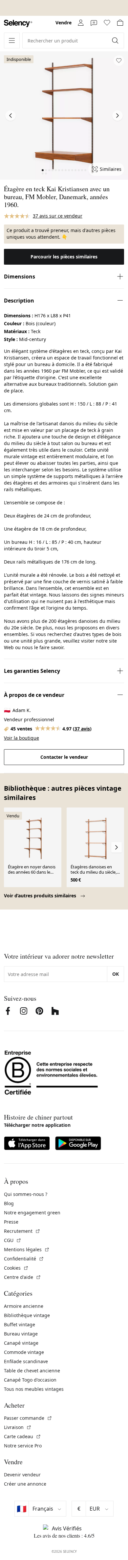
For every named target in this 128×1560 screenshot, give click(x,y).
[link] (18, 23)
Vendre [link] (63, 22)
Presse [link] (11, 1222)
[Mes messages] (94, 23)
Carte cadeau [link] (22, 1436)
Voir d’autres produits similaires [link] (40, 895)
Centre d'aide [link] (22, 1277)
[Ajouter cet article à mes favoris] (118, 60)
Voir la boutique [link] (21, 738)
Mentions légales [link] (27, 1249)
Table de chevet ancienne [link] (32, 1370)
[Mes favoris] (107, 23)
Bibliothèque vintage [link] (27, 1315)
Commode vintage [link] (24, 1352)
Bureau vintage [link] (21, 1334)
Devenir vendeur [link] (22, 1474)
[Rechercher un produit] (116, 40)
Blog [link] (9, 1203)
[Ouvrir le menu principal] (12, 40)
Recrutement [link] (22, 1231)
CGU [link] (12, 1240)
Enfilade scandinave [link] (26, 1361)
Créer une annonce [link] (25, 1484)
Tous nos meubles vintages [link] (34, 1389)
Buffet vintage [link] (19, 1324)
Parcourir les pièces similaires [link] (64, 256)
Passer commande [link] (28, 1418)
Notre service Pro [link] (23, 1445)
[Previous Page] (10, 115)
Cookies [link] (16, 1268)
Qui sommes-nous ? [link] (25, 1194)
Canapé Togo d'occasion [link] (30, 1380)
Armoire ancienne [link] (23, 1306)
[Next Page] (117, 115)
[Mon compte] (81, 23)
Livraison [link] (18, 1427)
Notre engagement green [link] (32, 1212)
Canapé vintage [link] (21, 1343)
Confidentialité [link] (24, 1259)
